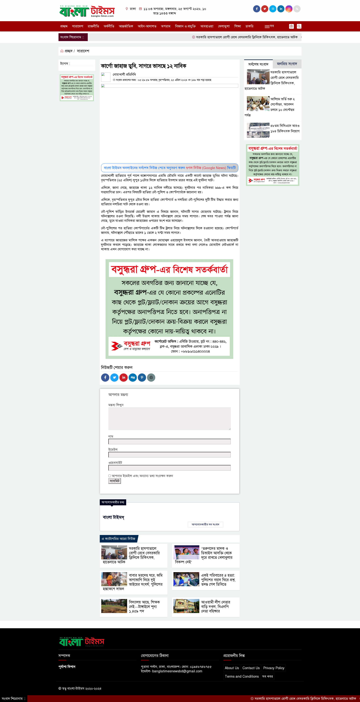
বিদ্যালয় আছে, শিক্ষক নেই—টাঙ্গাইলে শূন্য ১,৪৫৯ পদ (144, 607)
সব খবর (267, 676)
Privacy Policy (273, 668)
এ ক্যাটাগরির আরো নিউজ (118, 539)
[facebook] (256, 8)
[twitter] (264, 8)
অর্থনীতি (109, 26)
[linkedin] (280, 8)
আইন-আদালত (147, 26)
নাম (110, 436)
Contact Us (251, 668)
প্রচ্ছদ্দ (64, 26)
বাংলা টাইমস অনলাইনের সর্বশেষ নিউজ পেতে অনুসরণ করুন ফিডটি (170, 168)
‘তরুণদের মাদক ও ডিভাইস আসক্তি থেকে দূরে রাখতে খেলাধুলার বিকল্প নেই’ (203, 555)
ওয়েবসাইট (115, 463)
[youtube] (288, 8)
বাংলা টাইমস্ (113, 517)
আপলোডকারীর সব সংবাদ (205, 524)
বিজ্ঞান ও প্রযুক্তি (185, 26)
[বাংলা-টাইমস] (87, 10)
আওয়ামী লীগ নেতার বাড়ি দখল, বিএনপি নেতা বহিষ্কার (215, 607)
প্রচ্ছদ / (69, 51)
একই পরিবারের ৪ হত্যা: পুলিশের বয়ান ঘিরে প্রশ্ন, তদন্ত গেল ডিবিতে (218, 580)
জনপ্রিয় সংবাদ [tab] (287, 64)
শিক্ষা (237, 26)
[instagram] (272, 8)
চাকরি (250, 26)
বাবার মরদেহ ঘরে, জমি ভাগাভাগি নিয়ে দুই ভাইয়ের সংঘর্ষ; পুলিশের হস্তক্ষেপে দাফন (133, 582)
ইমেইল (113, 450)
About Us (232, 668)
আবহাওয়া (206, 26)
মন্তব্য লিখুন (116, 405)
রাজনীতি (93, 26)
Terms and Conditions (242, 676)
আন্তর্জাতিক (126, 26)
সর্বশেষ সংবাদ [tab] (258, 64)
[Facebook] (105, 377)
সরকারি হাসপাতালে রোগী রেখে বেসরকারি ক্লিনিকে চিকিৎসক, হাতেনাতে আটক (228, 37)
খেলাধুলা (224, 26)
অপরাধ (165, 26)
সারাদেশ (77, 26)
